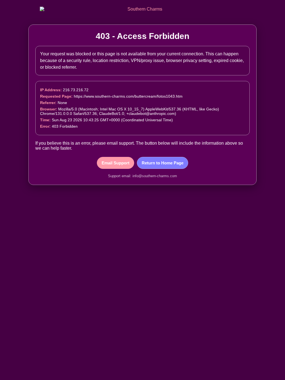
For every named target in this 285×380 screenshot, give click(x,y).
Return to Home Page (162, 163)
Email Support (115, 163)
